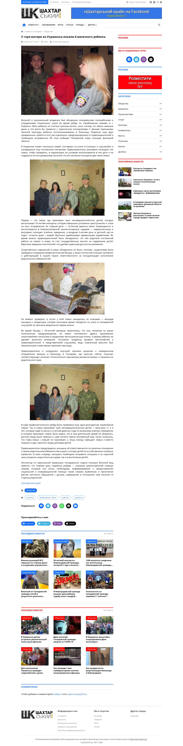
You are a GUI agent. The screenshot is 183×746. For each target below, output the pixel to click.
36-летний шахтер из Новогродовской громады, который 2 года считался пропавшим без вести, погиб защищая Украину (66, 562)
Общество (30, 490)
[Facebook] (41, 505)
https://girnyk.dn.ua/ (138, 739)
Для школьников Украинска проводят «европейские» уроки (32, 670)
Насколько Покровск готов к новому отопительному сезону (146, 182)
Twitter (97, 727)
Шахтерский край (30, 483)
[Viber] (54, 505)
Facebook (98, 716)
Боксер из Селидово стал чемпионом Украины (144, 169)
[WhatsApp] (61, 505)
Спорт (89, 572)
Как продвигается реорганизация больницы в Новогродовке (99, 670)
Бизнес (140, 146)
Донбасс (140, 151)
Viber (96, 723)
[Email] (75, 505)
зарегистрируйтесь (77, 694)
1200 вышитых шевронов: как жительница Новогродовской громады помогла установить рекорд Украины (99, 562)
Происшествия (61, 541)
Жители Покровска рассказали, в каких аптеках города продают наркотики (146, 215)
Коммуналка (140, 130)
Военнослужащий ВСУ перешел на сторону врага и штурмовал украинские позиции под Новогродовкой (34, 562)
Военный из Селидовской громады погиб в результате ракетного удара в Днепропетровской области (34, 593)
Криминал (26, 541)
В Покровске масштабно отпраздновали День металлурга (98, 639)
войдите (58, 694)
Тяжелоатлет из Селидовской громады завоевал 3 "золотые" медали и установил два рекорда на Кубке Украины (99, 593)
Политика (140, 141)
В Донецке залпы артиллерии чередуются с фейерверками (147, 192)
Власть (140, 135)
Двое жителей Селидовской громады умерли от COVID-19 (65, 639)
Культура (140, 125)
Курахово (134, 716)
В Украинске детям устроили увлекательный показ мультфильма (34, 639)
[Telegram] (48, 505)
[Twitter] (68, 505)
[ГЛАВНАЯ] (24, 24)
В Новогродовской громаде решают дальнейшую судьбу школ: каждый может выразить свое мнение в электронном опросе (67, 593)
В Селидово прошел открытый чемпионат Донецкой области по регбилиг (147, 204)
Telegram (98, 719)
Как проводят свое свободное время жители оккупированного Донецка (67, 670)
